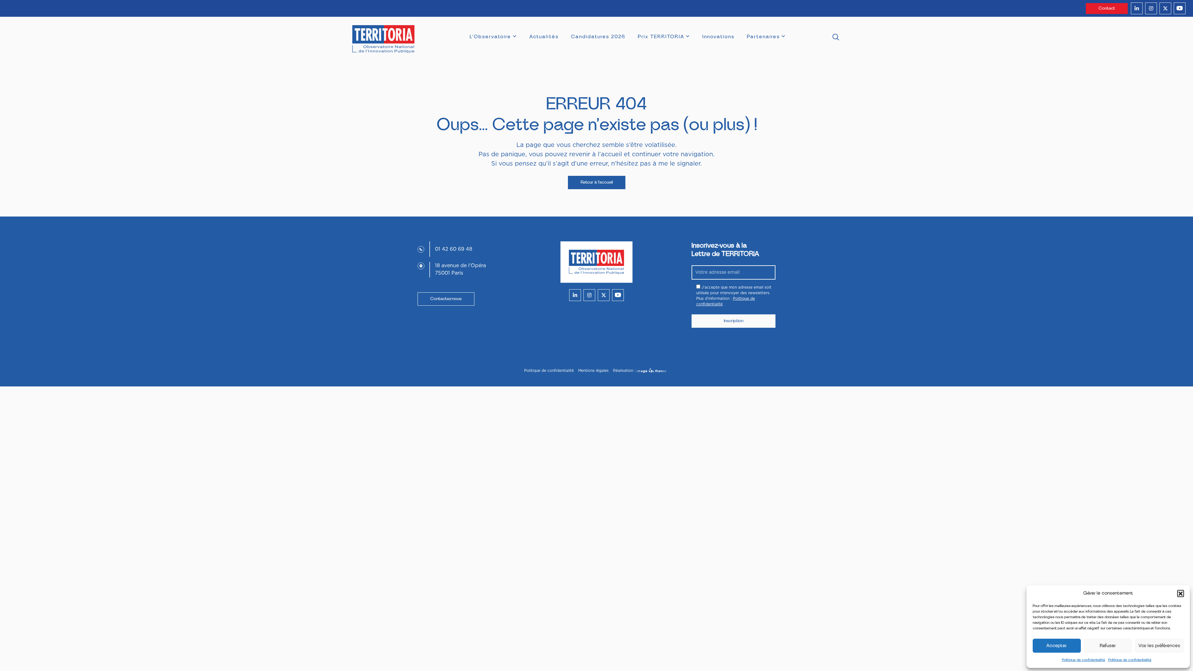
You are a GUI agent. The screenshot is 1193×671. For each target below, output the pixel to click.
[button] (1180, 593)
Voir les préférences (1159, 645)
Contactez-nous (446, 299)
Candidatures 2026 (598, 36)
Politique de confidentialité (1083, 660)
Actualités (544, 36)
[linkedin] (1137, 8)
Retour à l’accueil (597, 182)
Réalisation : (625, 370)
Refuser (1108, 645)
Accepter (1056, 645)
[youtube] (1180, 8)
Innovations (718, 36)
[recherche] (836, 38)
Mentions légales (593, 370)
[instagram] (1151, 8)
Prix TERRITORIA (661, 36)
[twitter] (1165, 8)
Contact (1107, 8)
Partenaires (763, 36)
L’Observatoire (490, 36)
